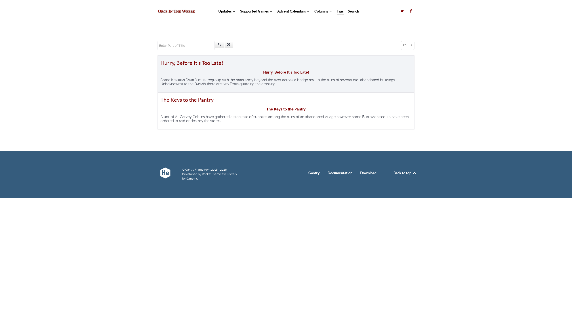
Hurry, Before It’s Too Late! (191, 63)
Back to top (402, 173)
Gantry (314, 173)
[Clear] (229, 45)
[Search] (219, 45)
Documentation (340, 173)
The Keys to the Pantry (187, 100)
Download (368, 173)
